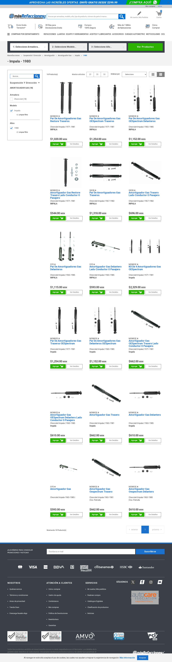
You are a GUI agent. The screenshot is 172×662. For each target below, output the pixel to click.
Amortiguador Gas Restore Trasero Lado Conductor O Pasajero (65, 195)
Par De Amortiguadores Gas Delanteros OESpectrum (104, 342)
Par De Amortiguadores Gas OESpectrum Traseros (104, 120)
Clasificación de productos (97, 607)
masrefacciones (13, 55)
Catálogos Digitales (95, 601)
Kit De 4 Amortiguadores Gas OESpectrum (145, 268)
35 (97, 74)
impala (77, 55)
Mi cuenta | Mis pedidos (96, 589)
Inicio (160, 6)
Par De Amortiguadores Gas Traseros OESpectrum (65, 342)
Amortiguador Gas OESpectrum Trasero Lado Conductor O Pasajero (143, 343)
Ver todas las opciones (22, 115)
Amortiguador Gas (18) (21, 88)
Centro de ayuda (55, 595)
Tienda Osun (14, 607)
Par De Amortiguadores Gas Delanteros (65, 268)
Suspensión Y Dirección (32, 55)
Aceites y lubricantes (100, 34)
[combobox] (29, 47)
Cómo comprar (54, 589)
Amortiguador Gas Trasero (104, 414)
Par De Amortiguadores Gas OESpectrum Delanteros (144, 120)
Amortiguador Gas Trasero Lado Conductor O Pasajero (144, 194)
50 (104, 74)
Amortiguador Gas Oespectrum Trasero (100, 490)
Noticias (90, 613)
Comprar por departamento (25, 34)
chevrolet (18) (20, 99)
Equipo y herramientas (77, 34)
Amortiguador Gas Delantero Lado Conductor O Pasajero (105, 268)
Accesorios (118, 34)
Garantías (52, 625)
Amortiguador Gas (64, 55)
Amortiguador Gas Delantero (145, 414)
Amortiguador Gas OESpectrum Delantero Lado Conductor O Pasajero (66, 417)
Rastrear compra (93, 595)
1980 (85, 55)
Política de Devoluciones (58, 613)
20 (90, 74)
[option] (145, 597)
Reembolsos (53, 619)
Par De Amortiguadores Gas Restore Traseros (65, 120)
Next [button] (158, 597)
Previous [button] (130, 597)
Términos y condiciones (19, 595)
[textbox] (86, 16)
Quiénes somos (16, 589)
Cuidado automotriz (135, 34)
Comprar (58, 144)
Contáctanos (53, 601)
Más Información (127, 658)
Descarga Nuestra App (18, 613)
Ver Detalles (74, 144)
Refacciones (50, 34)
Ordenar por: (115, 74)
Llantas (61, 34)
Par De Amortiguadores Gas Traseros (104, 194)
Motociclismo (153, 34)
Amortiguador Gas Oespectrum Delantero (141, 490)
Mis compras (150, 6)
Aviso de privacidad (17, 601)
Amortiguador (49, 55)
